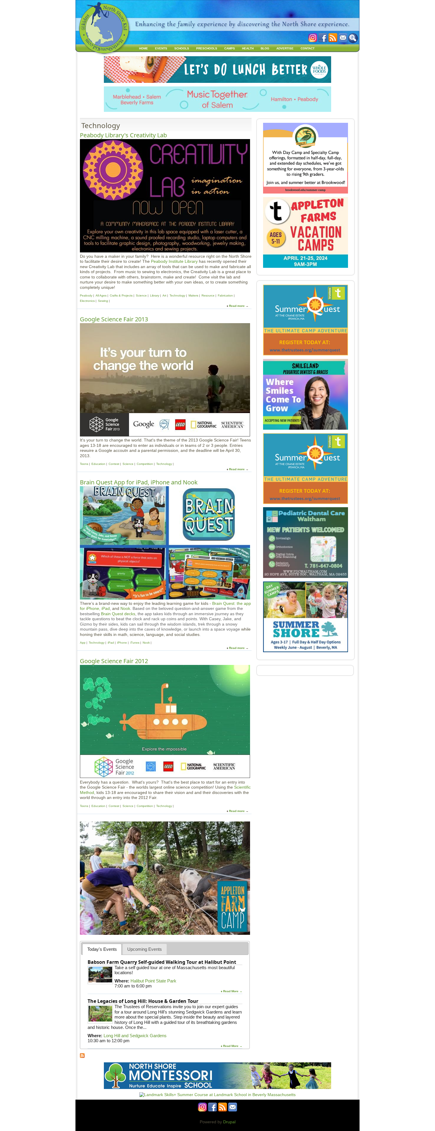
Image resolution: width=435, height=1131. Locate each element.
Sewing (103, 300)
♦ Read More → (231, 991)
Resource (208, 295)
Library (154, 295)
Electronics (87, 300)
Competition (145, 463)
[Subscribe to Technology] (82, 1056)
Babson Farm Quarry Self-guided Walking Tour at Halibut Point (162, 962)
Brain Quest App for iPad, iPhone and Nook (139, 482)
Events (161, 48)
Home (143, 48)
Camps (229, 48)
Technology (177, 295)
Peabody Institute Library (174, 261)
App (83, 642)
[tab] (102, 949)
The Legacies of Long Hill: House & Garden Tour (143, 1001)
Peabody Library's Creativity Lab (123, 135)
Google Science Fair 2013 (114, 319)
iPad (111, 642)
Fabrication (225, 295)
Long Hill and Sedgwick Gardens (135, 1035)
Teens (84, 463)
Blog (265, 48)
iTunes (134, 642)
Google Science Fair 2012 (114, 661)
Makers (193, 295)
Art (164, 295)
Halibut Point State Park (153, 980)
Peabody (86, 295)
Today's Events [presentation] (102, 949)
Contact (308, 48)
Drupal (229, 1121)
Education (98, 463)
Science (141, 295)
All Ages (101, 295)
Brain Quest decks (118, 613)
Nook (125, 608)
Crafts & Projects (121, 295)
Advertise (285, 48)
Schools (181, 48)
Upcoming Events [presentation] (144, 949)
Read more (237, 305)
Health (248, 48)
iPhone (122, 642)
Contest (114, 463)
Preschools (206, 48)
